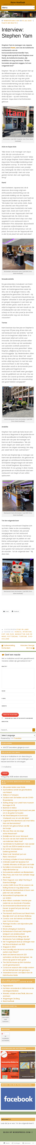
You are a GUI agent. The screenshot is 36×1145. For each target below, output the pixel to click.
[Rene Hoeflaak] (18, 14)
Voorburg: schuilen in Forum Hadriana (17, 859)
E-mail (4, 698)
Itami (13, 48)
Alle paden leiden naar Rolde (14, 787)
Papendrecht (8, 986)
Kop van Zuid (8, 634)
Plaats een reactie (9, 23)
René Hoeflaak (8, 1001)
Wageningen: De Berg (11, 999)
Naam (3, 691)
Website (4, 706)
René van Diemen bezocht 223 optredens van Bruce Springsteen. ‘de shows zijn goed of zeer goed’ (17, 957)
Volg (5, 773)
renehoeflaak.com (11, 21)
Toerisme (23, 636)
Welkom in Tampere (11, 795)
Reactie (4, 666)
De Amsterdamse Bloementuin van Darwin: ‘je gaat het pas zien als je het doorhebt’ (16, 908)
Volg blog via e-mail (11, 752)
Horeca (18, 632)
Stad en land (22, 629)
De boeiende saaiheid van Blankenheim (18, 872)
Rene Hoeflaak (18, 2)
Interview (27, 632)
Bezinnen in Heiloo (10, 808)
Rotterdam (12, 636)
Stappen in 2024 (9, 947)
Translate (17, 738)
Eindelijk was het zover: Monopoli (15, 836)
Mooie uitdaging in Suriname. (14, 929)
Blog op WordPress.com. (17, 1132)
